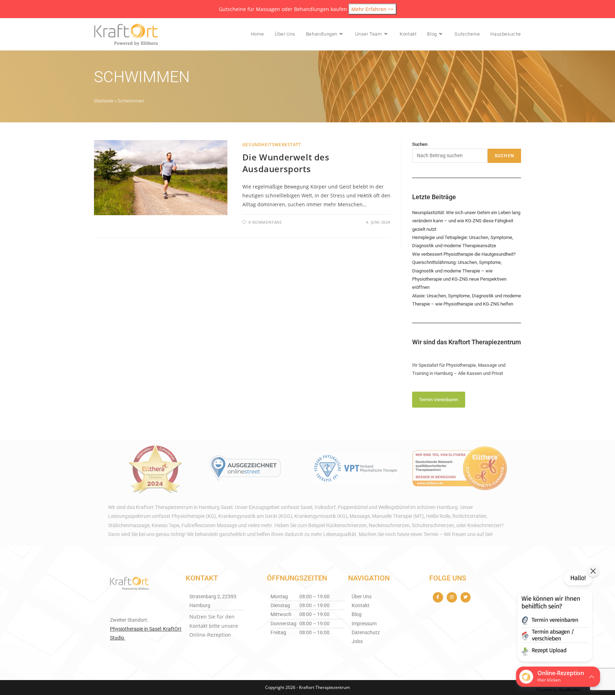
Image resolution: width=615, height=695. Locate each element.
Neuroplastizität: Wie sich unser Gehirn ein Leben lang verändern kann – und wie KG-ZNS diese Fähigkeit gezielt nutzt (466, 221)
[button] (554, 617)
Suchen (419, 144)
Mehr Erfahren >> (372, 9)
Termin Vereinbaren (438, 399)
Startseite (104, 101)
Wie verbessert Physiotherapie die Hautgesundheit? (464, 254)
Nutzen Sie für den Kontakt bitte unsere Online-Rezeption (213, 625)
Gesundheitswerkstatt (271, 145)
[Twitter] (466, 597)
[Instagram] (452, 597)
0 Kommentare (265, 222)
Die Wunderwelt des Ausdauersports (286, 163)
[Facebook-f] (438, 597)
